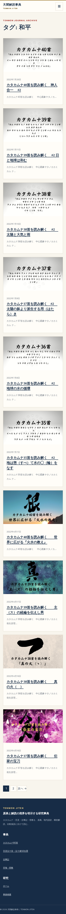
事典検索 (7, 894)
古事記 (6, 859)
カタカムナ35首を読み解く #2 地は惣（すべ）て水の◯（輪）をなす (32, 463)
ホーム (6, 886)
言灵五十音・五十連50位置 (15, 851)
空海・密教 (8, 867)
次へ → (22, 788)
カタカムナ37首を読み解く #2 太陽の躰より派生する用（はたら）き (32, 309)
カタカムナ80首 (10, 842)
